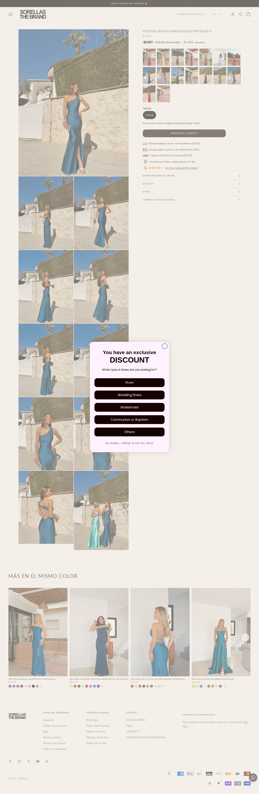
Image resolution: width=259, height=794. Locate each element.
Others (129, 432)
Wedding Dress (129, 395)
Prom (129, 382)
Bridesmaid (129, 407)
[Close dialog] (164, 346)
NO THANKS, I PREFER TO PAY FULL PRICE (129, 443)
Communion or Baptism (129, 419)
